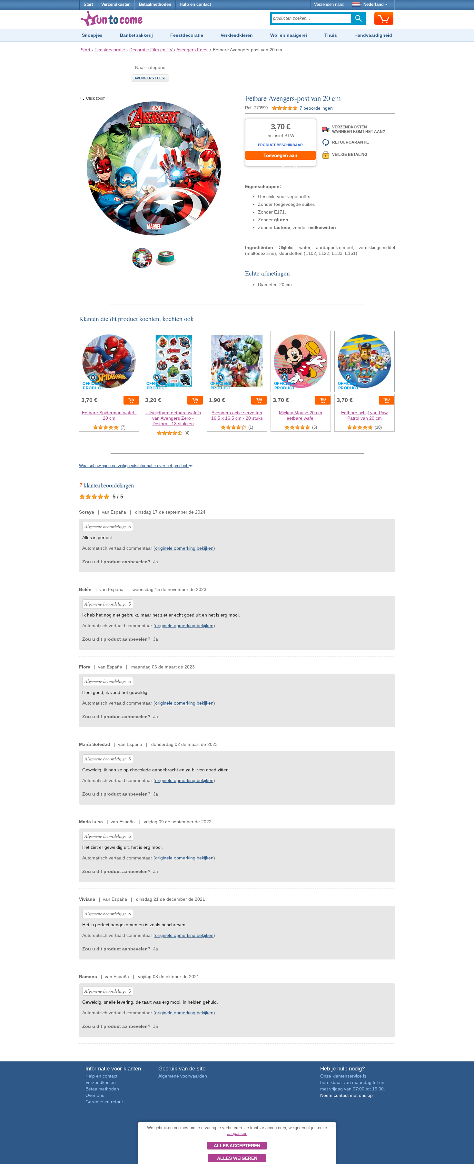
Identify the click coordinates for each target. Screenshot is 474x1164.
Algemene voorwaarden (182, 1076)
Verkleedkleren (237, 35)
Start (88, 4)
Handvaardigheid (373, 35)
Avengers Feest (150, 78)
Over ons (94, 1095)
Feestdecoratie (186, 35)
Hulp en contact (195, 4)
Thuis (330, 35)
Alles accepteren (237, 1145)
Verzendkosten (116, 4)
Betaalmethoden (155, 4)
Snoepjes (92, 35)
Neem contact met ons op (346, 1095)
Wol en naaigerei (288, 35)
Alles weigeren (237, 1158)
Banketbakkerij (136, 35)
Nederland (373, 4)
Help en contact (101, 1076)
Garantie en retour (104, 1101)
